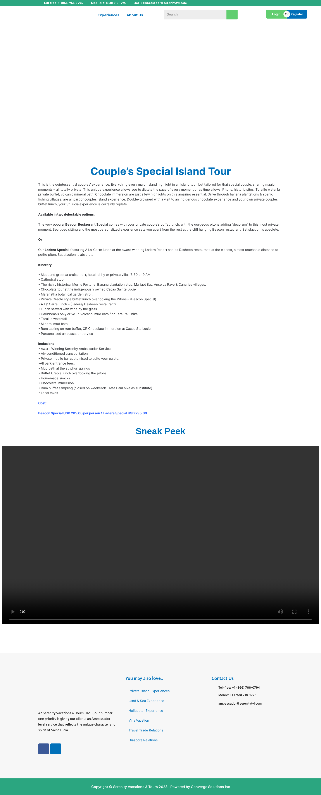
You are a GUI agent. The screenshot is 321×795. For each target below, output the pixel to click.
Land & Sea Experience (146, 701)
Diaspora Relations (143, 740)
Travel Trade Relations (146, 730)
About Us (135, 15)
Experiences (108, 15)
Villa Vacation (139, 720)
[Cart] (249, 15)
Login (276, 14)
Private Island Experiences (149, 691)
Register (297, 14)
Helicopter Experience (146, 711)
